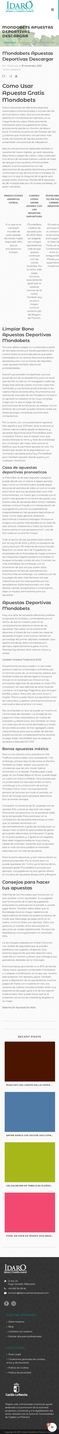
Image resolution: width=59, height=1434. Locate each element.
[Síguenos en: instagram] (13, 1303)
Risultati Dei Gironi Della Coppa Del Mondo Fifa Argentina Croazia (30, 1085)
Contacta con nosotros (20, 1331)
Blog (10, 1326)
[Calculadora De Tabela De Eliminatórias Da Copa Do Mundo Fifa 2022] (30, 1162)
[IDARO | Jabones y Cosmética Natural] (17, 6)
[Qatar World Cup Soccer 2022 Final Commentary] (30, 1112)
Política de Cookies (18, 1367)
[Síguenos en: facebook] (6, 1303)
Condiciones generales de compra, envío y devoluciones (26, 1361)
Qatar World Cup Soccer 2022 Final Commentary (30, 1135)
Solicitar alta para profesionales (24, 1336)
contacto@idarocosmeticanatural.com (28, 1293)
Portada (10, 42)
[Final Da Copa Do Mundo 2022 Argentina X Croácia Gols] (30, 1213)
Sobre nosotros (16, 1321)
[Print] (17, 76)
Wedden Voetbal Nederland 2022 (21, 659)
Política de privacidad (19, 1372)
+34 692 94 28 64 (17, 1288)
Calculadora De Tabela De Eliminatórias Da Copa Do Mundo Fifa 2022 (30, 1186)
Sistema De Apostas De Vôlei (19, 1007)
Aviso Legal (14, 1354)
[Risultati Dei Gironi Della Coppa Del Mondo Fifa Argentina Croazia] (30, 1062)
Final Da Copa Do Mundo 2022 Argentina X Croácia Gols (30, 1236)
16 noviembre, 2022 (31, 65)
